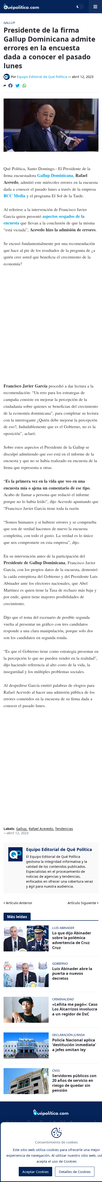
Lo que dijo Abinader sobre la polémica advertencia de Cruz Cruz (71, 940)
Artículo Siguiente (82, 903)
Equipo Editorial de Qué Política (59, 849)
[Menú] (95, 6)
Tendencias (64, 829)
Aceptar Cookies (35, 1171)
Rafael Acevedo (41, 829)
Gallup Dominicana (55, 175)
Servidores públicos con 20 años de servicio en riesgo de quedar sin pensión (74, 1083)
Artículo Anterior (19, 903)
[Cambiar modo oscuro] (79, 6)
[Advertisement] (51, 325)
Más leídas (17, 916)
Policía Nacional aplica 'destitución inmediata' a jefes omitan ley (74, 1045)
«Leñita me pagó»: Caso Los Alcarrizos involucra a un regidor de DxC (74, 1009)
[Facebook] (10, 85)
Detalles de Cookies (75, 1171)
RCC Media (14, 196)
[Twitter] (17, 85)
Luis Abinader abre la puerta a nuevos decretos (72, 973)
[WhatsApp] (24, 85)
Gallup (21, 829)
